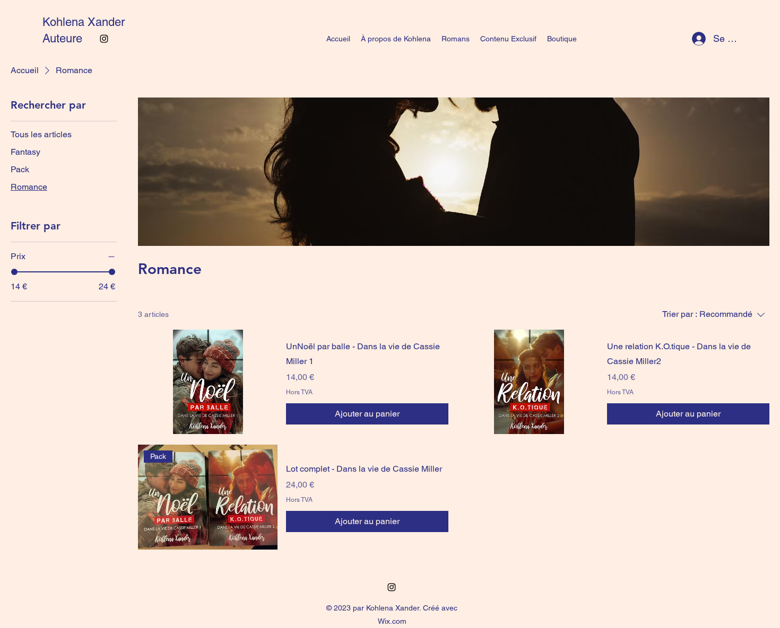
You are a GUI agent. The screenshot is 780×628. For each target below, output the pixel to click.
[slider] (14, 272)
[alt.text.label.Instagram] (104, 38)
